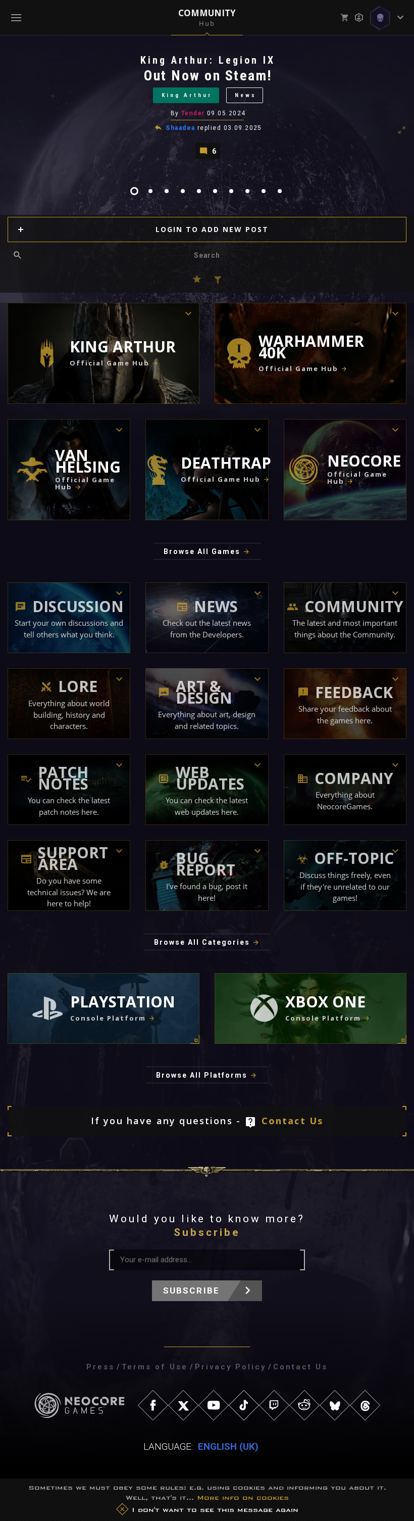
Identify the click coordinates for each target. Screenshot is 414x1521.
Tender (193, 113)
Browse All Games (202, 551)
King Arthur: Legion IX (207, 60)
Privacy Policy (230, 1366)
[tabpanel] (207, 106)
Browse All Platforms (201, 1075)
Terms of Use (155, 1366)
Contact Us (293, 1121)
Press (100, 1366)
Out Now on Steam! (208, 75)
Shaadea (180, 127)
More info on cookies (243, 1497)
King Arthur (187, 95)
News (245, 95)
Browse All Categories (202, 942)
